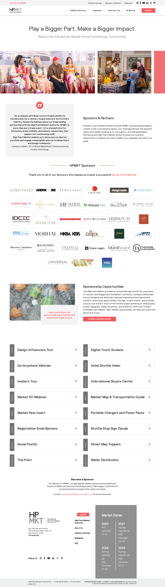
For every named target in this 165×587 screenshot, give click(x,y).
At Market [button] (130, 10)
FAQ (76, 543)
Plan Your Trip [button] (114, 10)
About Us (79, 528)
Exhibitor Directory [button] (78, 10)
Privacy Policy (76, 581)
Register (148, 10)
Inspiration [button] (97, 10)
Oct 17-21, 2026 (18, 3)
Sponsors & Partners (113, 3)
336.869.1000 (33, 535)
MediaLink (129, 3)
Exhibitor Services (95, 3)
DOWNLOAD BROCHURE (99, 319)
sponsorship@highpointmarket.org (77, 494)
